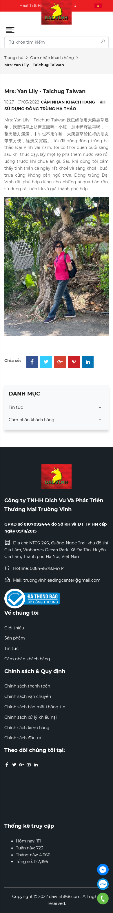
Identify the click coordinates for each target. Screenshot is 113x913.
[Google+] (60, 362)
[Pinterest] (74, 362)
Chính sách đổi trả (22, 737)
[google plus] (21, 765)
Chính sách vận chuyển (27, 696)
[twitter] (14, 765)
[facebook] (7, 765)
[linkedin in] (36, 765)
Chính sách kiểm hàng (27, 727)
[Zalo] (103, 884)
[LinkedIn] (88, 362)
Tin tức (16, 407)
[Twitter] (46, 362)
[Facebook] (32, 362)
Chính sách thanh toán (27, 686)
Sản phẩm (14, 638)
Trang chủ (13, 57)
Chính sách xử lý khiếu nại (30, 717)
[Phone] (103, 898)
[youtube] (28, 765)
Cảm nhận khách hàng (52, 57)
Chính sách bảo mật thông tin (34, 706)
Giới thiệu (14, 628)
